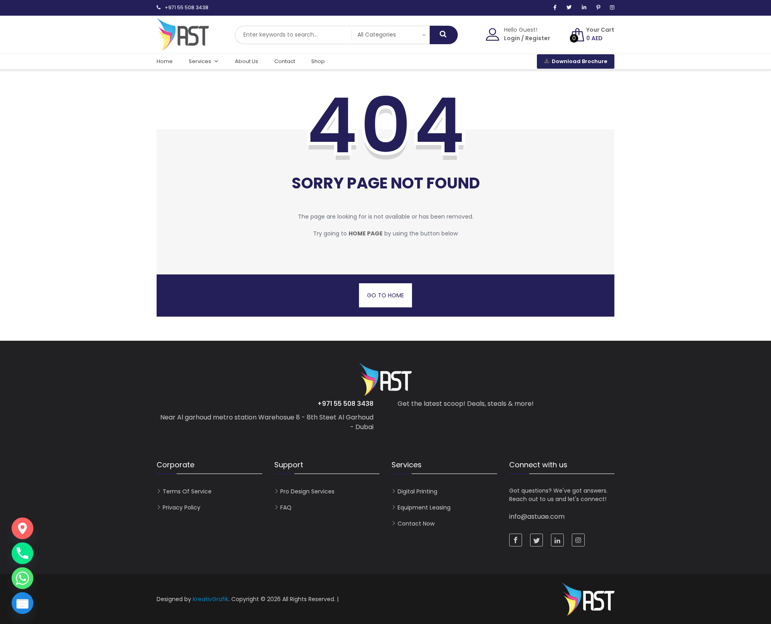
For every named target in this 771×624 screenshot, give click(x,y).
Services (200, 61)
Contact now (416, 524)
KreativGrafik (210, 599)
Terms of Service (187, 491)
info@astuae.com (537, 516)
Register (537, 38)
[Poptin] (22, 603)
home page (366, 233)
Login (512, 38)
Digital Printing (417, 491)
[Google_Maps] (22, 528)
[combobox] (293, 35)
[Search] (444, 35)
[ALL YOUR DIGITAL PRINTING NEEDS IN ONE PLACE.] (183, 47)
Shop (318, 61)
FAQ (286, 507)
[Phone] (22, 553)
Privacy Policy (181, 507)
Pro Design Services (307, 491)
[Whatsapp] (22, 578)
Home (165, 61)
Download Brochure (579, 61)
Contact (284, 61)
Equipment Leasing (424, 507)
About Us (246, 61)
